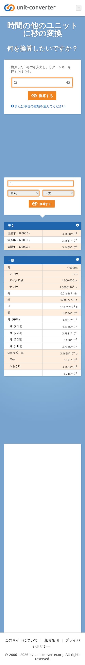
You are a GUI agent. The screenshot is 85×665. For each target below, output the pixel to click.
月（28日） (16, 326)
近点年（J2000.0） (19, 240)
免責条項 (51, 640)
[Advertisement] (42, 145)
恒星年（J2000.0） (19, 233)
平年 (12, 359)
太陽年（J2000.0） (19, 246)
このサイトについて (21, 640)
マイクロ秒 (16, 280)
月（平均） (14, 319)
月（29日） (16, 332)
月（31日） (16, 346)
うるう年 (15, 366)
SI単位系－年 (16, 352)
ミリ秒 (13, 273)
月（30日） (16, 339)
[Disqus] (42, 501)
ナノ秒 (13, 286)
